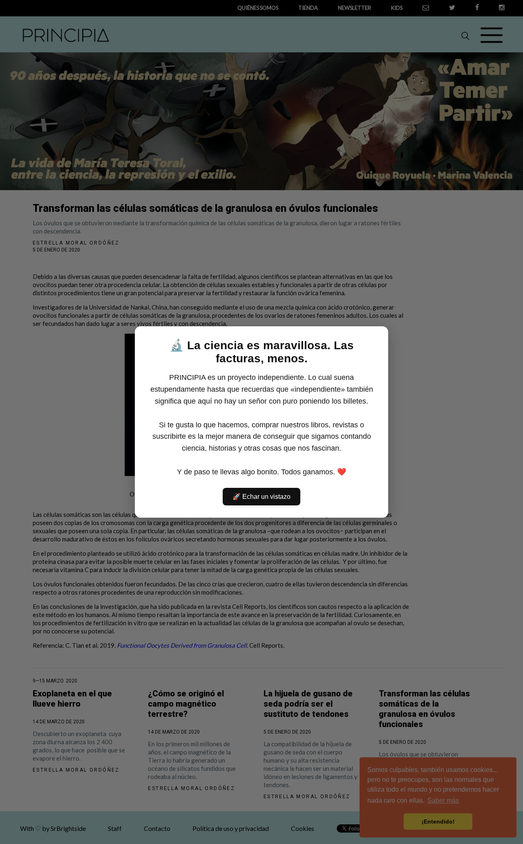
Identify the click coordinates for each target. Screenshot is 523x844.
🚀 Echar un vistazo (261, 496)
